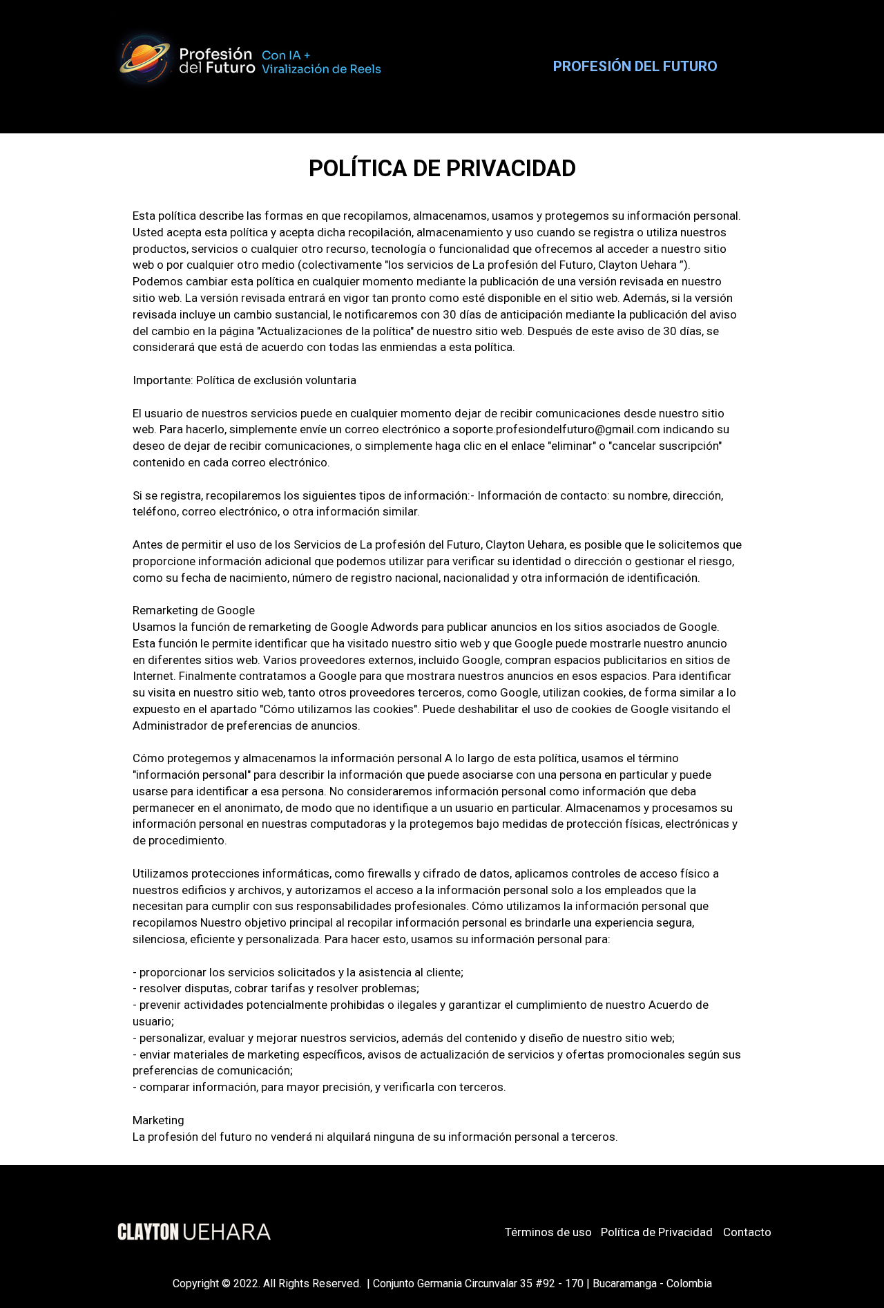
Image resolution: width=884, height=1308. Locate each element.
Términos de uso (548, 1232)
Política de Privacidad (657, 1232)
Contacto (747, 1232)
